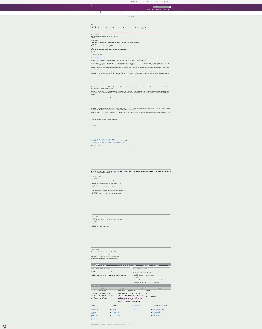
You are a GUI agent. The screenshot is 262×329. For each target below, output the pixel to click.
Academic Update (95, 315)
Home (139, 1)
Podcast (164, 9)
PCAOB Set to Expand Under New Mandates (101, 139)
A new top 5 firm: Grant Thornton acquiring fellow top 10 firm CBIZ (105, 254)
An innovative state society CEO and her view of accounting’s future (114, 46)
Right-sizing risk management (101, 272)
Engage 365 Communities (148, 1)
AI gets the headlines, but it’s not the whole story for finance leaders (107, 223)
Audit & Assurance (95, 57)
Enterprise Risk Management (97, 56)
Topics (169, 9)
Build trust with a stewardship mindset (100, 226)
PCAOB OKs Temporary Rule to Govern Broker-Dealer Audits (105, 142)
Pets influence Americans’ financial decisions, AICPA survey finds (106, 193)
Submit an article (115, 311)
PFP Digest (93, 313)
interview (147, 108)
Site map (93, 319)
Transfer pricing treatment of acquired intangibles (143, 275)
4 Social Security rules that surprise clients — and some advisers (105, 256)
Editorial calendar (115, 312)
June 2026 (140, 288)
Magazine (158, 9)
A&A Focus (93, 312)
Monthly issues (94, 309)
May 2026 (159, 288)
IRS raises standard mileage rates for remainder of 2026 (103, 251)
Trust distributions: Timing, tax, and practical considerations (146, 282)
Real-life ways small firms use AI (100, 265)
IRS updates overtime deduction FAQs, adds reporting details (104, 258)
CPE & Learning (160, 1)
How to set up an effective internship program (127, 265)
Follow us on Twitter (105, 148)
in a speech (99, 60)
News (153, 9)
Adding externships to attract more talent (151, 265)
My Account (168, 1)
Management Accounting (96, 54)
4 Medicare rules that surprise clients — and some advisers (104, 261)
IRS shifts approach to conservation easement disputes (104, 186)
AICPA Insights (155, 313)
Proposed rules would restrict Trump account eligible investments (106, 180)
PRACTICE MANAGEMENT (116, 12)
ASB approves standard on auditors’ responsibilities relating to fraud (115, 42)
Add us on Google (96, 34)
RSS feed (93, 318)
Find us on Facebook (95, 148)
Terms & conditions (116, 315)
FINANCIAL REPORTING (134, 12)
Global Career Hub (156, 315)
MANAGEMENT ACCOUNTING (160, 12)
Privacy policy (115, 313)
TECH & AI (95, 12)
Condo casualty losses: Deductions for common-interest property (147, 279)
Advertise (114, 309)
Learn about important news (101, 293)
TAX (103, 12)
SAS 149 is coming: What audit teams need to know (109, 49)
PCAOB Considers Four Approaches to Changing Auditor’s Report (105, 140)
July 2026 (121, 288)
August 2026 (103, 288)
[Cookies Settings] (4, 326)
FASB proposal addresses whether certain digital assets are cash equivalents (109, 190)
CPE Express (135, 309)
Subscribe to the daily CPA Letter (129, 293)
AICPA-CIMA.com (156, 308)
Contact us (114, 308)
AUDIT (146, 12)
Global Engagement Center (158, 309)
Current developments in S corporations (142, 272)
